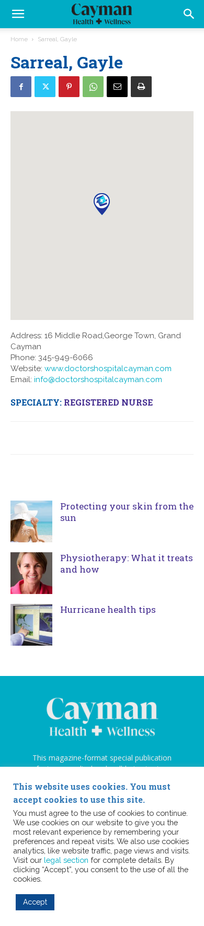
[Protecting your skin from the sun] (31, 521)
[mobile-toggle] (18, 14)
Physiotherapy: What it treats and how (126, 563)
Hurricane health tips (108, 609)
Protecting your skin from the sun (127, 512)
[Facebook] (20, 86)
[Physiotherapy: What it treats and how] (31, 573)
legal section (66, 860)
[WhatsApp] (93, 86)
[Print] (141, 86)
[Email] (117, 86)
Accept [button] (35, 902)
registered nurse (108, 402)
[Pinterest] (69, 86)
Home (19, 39)
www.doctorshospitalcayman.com (108, 368)
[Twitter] (45, 86)
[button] (189, 14)
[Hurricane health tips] (31, 625)
